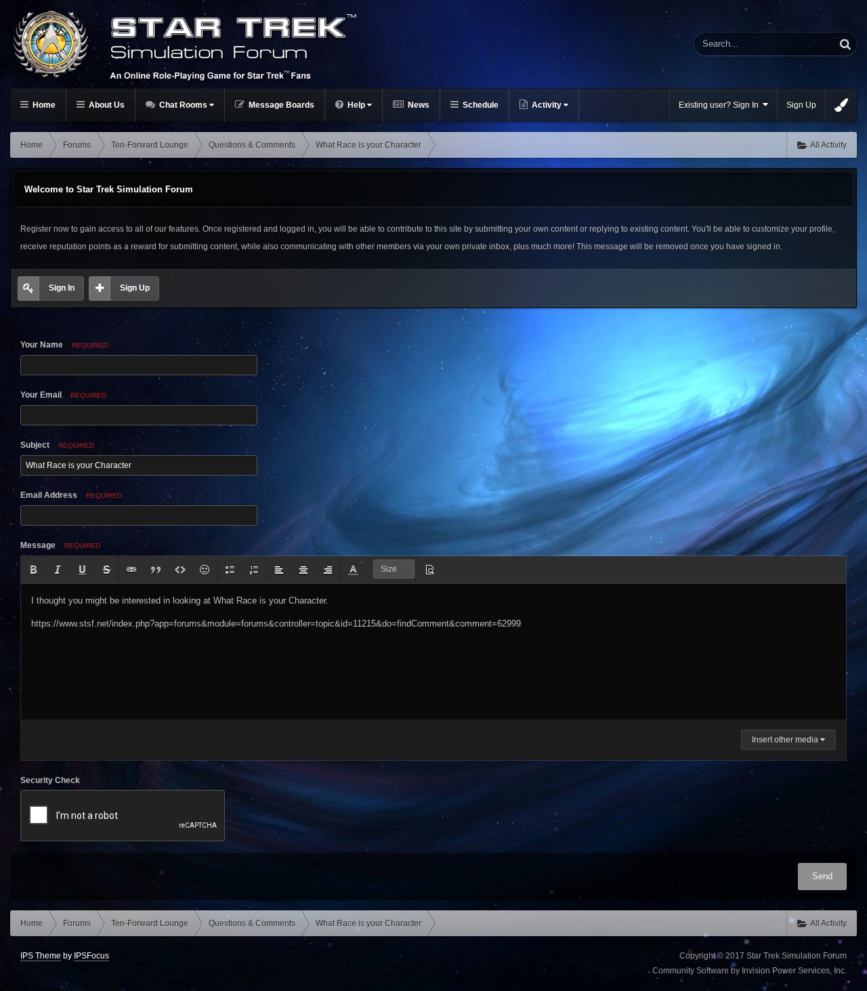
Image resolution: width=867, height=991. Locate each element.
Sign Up (801, 105)
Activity (547, 105)
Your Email (63, 395)
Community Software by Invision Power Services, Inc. (749, 970)
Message (60, 545)
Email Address (71, 495)
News (417, 105)
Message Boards (280, 105)
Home (43, 105)
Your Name (64, 345)
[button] (33, 569)
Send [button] (822, 876)
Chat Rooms (183, 105)
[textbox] (433, 651)
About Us (106, 105)
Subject (57, 445)
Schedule (480, 105)
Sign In (62, 288)
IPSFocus (91, 956)
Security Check (50, 780)
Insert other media (786, 739)
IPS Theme (40, 956)
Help (356, 105)
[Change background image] (841, 105)
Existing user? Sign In (721, 105)
